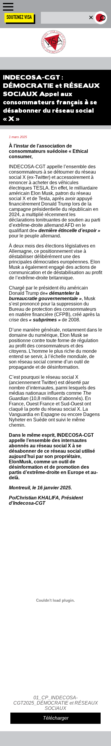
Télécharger (55, 718)
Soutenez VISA (19, 17)
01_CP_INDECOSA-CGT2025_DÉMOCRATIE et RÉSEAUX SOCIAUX (55, 703)
